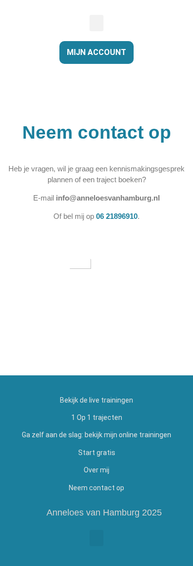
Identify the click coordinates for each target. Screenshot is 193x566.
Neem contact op (96, 488)
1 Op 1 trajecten (96, 417)
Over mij (96, 470)
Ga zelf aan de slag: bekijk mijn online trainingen (96, 435)
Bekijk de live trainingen (96, 400)
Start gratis (96, 453)
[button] (96, 23)
